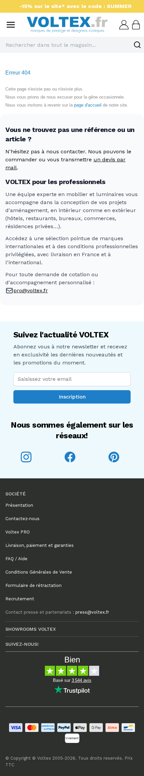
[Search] (137, 45)
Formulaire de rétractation (33, 585)
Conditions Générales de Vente (38, 572)
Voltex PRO (17, 531)
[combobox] (72, 45)
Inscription (72, 397)
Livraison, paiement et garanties (39, 545)
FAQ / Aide (16, 558)
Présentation (19, 505)
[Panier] (135, 24)
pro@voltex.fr (30, 290)
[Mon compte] (123, 24)
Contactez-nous (22, 518)
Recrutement (19, 598)
